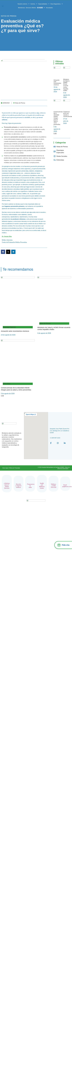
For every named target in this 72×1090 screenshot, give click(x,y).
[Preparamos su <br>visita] (30, 480)
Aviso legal (5, 468)
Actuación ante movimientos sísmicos (57, 82)
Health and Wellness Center (42, 486)
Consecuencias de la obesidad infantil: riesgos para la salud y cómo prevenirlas (16, 389)
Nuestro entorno (22, 4)
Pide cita (65, 545)
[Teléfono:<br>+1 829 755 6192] (53, 480)
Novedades (49, 7)
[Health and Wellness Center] (42, 479)
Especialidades (42, 4)
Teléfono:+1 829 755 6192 (53, 485)
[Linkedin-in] (65, 443)
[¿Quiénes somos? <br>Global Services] (7, 479)
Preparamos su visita (30, 485)
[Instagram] (58, 443)
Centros (32, 4)
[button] (3, 252)
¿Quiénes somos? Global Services (7, 486)
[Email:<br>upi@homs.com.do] (65, 480)
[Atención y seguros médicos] (18, 480)
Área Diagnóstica (55, 4)
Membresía (21, 7)
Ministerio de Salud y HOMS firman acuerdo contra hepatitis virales (66, 85)
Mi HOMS (40, 7)
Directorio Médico (31, 7)
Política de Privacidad (14, 468)
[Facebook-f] (51, 443)
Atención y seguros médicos (18, 485)
